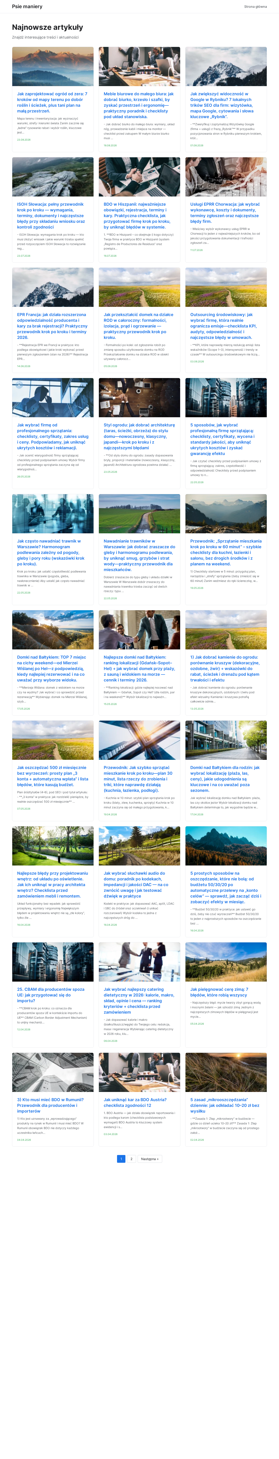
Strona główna (255, 6)
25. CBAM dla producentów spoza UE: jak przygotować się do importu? (50, 995)
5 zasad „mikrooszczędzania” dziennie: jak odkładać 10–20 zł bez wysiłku (224, 1105)
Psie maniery (27, 6)
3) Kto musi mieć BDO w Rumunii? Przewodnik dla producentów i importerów (50, 1105)
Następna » (150, 1159)
